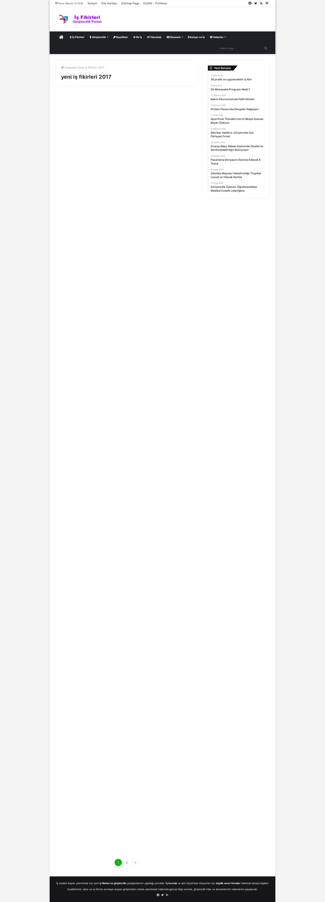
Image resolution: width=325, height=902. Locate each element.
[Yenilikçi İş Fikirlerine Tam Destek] (89, 782)
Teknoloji (155, 37)
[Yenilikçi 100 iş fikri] (89, 139)
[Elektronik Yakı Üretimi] (89, 647)
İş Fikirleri (78, 37)
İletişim (92, 3)
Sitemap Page (130, 3)
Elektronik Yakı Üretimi (88, 611)
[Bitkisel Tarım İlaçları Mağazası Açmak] (164, 264)
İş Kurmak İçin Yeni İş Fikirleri (79, 100)
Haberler (217, 37)
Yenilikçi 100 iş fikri (84, 106)
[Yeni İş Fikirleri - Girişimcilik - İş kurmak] (81, 19)
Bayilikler (122, 37)
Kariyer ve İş (197, 37)
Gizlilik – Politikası (155, 3)
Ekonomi (175, 37)
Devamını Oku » (73, 193)
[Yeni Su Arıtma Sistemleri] (164, 654)
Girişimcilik (98, 37)
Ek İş (139, 37)
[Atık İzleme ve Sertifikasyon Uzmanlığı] (89, 399)
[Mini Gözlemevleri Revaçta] (164, 525)
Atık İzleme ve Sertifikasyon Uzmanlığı (78, 357)
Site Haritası (109, 3)
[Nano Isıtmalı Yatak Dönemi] (89, 264)
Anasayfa (70, 67)
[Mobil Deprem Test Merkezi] (89, 526)
